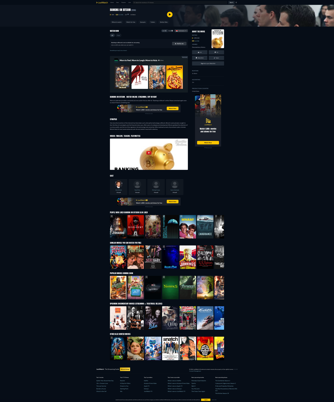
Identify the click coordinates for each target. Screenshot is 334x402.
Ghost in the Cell (101, 391)
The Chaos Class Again (198, 391)
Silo (121, 391)
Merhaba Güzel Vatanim (198, 380)
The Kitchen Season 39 (222, 393)
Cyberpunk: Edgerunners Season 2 (225, 383)
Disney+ (146, 388)
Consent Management (195, 371)
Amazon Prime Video (150, 383)
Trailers (152, 22)
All (112, 35)
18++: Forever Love (102, 383)
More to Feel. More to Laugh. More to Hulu (138, 60)
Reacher (122, 380)
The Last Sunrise (101, 386)
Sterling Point (124, 388)
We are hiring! (125, 369)
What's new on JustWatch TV (176, 391)
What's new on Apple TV (175, 386)
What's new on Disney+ (175, 388)
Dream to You (124, 386)
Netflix (146, 380)
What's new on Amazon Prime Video (179, 383)
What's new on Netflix (174, 380)
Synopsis (143, 22)
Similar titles (164, 22)
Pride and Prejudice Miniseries (224, 386)
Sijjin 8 (193, 386)
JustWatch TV (148, 391)
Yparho (193, 383)
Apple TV (147, 386)
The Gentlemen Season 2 (222, 380)
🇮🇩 (180, 31)
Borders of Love (101, 388)
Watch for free (130, 22)
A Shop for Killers (125, 383)
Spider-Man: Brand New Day (105, 380)
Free (118, 35)
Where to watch (117, 22)
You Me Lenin (195, 388)
